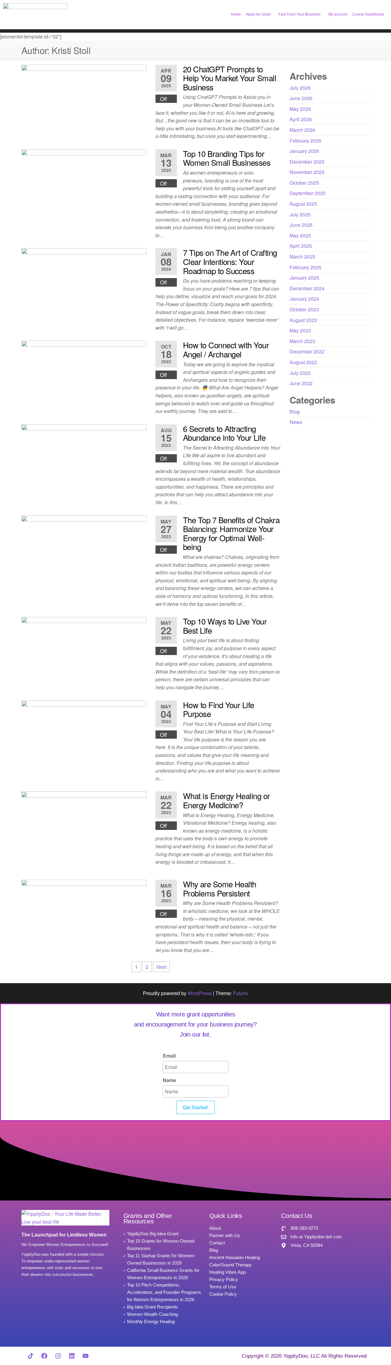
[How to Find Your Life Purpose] (83, 734)
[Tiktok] (30, 1356)
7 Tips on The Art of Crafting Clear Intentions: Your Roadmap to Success (230, 261)
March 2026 (302, 129)
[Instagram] (58, 1356)
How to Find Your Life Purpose (218, 709)
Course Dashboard (368, 14)
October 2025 (304, 182)
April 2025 (301, 245)
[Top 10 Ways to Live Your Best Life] (83, 651)
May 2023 (300, 330)
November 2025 (307, 172)
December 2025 (307, 161)
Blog (295, 411)
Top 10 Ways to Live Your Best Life (225, 625)
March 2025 (302, 256)
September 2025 (308, 193)
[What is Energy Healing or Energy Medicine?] (83, 830)
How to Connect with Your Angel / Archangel (226, 349)
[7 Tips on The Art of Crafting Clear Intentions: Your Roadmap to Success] (83, 282)
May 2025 (300, 235)
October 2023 (304, 309)
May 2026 (300, 108)
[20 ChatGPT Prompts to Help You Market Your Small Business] (83, 99)
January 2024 (304, 298)
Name (169, 1080)
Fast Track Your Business (299, 14)
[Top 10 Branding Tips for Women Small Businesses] (83, 183)
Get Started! (195, 1107)
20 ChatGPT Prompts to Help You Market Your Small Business (229, 77)
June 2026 (301, 98)
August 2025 (303, 203)
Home (236, 14)
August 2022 (303, 362)
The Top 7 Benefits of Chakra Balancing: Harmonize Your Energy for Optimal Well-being (231, 533)
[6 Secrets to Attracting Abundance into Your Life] (83, 458)
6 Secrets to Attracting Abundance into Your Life (224, 433)
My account (337, 14)
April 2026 (301, 119)
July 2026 (300, 87)
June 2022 (301, 383)
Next (161, 966)
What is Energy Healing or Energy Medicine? (226, 800)
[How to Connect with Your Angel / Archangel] (83, 374)
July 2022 (300, 372)
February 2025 (305, 267)
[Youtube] (85, 1356)
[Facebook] (44, 1356)
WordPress (200, 993)
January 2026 (304, 150)
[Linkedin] (72, 1356)
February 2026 (305, 140)
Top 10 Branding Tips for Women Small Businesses (227, 158)
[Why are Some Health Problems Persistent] (83, 914)
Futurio (240, 993)
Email (169, 1055)
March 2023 (302, 341)
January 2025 (304, 277)
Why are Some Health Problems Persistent (219, 888)
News (296, 421)
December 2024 (307, 288)
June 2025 (301, 224)
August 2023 (303, 320)
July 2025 (300, 214)
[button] (259, 14)
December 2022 (307, 351)
